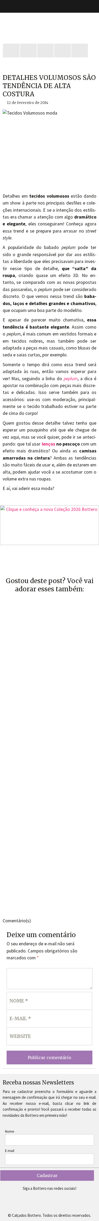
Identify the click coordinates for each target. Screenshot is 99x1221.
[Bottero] (49, 25)
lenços (48, 444)
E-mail (9, 1150)
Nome (9, 1131)
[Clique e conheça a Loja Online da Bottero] (49, 525)
